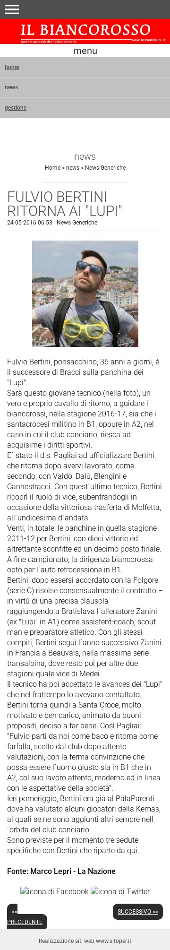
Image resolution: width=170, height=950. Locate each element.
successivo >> (138, 911)
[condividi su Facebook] (54, 891)
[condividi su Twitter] (120, 891)
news (11, 87)
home (12, 67)
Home (52, 167)
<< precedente (24, 916)
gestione (15, 107)
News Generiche (105, 167)
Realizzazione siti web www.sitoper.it (85, 941)
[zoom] (85, 344)
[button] (11, 9)
